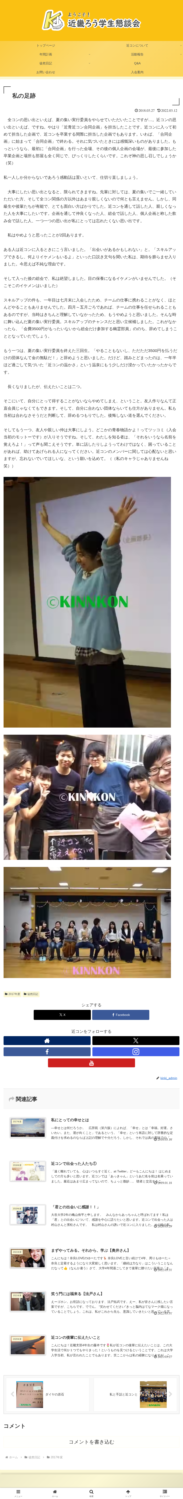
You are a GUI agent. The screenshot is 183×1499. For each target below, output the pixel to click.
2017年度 (14, 994)
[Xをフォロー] (135, 1040)
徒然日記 (32, 994)
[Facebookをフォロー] (47, 1051)
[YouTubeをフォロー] (91, 1062)
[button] (169, 928)
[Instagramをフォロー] (135, 1051)
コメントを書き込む (91, 1442)
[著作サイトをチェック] (47, 1040)
